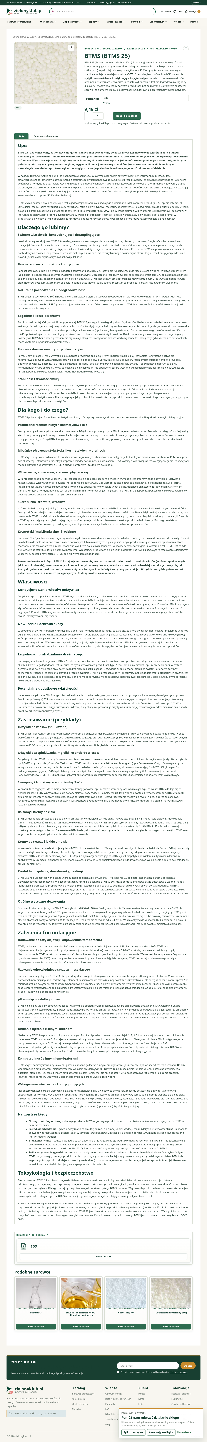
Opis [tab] (21, 136)
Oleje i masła (78, 1398)
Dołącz (188, 1365)
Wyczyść (106, 103)
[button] (71, 47)
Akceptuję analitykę (161, 1432)
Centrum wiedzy (113, 1393)
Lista (140, 1404)
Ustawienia (184, 1432)
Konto (141, 1398)
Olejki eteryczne (80, 1404)
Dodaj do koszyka (126, 116)
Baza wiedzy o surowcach (118, 1398)
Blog (107, 1424)
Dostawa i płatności (181, 1393)
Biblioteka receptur (115, 1414)
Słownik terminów (114, 1419)
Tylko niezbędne (133, 1432)
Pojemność (92, 98)
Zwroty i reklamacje (181, 1404)
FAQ (107, 1409)
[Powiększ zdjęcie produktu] (45, 73)
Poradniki (110, 1404)
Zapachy (76, 1409)
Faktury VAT (177, 1398)
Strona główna (20, 36)
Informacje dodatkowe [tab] (46, 136)
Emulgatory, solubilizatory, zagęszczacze (76, 36)
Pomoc (196, 2)
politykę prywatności (178, 1372)
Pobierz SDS (103, 1256)
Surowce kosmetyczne (41, 36)
